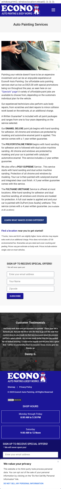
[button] (53, 10)
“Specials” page (9, 91)
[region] (30, 474)
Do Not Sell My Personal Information (23, 483)
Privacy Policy (25, 387)
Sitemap (12, 387)
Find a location (9, 230)
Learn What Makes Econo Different (24, 220)
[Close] (58, 461)
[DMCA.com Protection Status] (15, 400)
